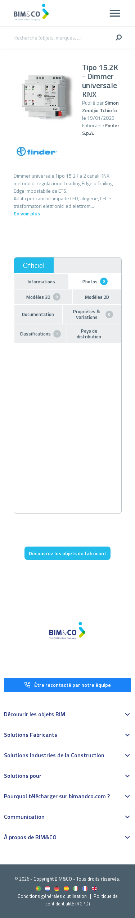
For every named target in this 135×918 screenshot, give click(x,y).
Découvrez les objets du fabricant (67, 553)
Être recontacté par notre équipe (72, 685)
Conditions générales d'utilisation (52, 896)
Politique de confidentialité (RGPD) (81, 899)
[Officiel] (34, 265)
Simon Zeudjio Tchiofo (100, 106)
